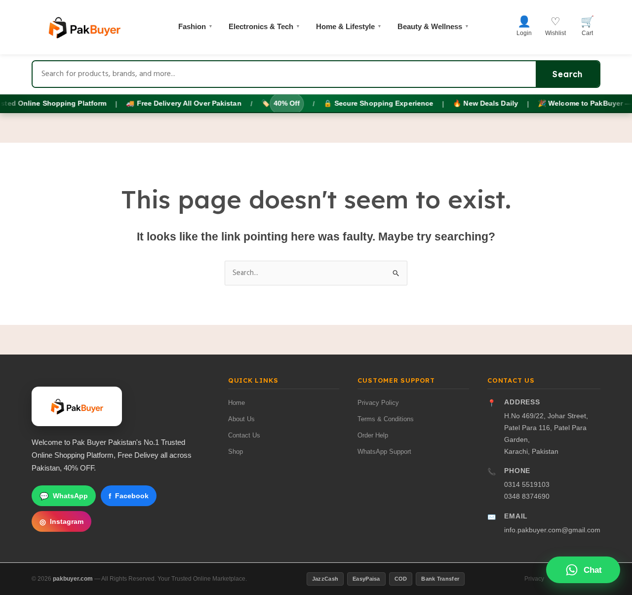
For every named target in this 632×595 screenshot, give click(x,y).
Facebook (129, 496)
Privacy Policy (378, 402)
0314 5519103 (527, 484)
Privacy (534, 578)
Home (236, 402)
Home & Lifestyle (349, 26)
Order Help (372, 435)
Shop (235, 451)
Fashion (195, 26)
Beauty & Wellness (433, 26)
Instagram (61, 521)
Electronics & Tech (264, 26)
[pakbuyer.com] (77, 406)
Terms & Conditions (385, 419)
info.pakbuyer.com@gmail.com (552, 530)
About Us (241, 419)
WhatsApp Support (384, 451)
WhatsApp (64, 496)
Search (568, 74)
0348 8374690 (527, 496)
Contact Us (244, 435)
